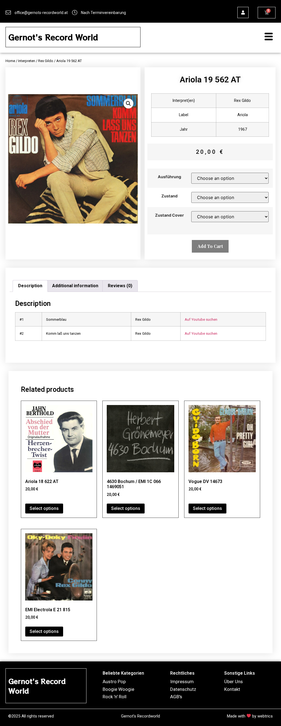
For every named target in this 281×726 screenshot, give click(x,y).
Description (30, 285)
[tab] (30, 286)
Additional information (75, 285)
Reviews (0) (120, 285)
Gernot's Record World (53, 37)
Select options (44, 508)
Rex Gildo (45, 61)
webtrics (265, 716)
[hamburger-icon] (266, 37)
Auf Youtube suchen (201, 319)
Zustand (169, 196)
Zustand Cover (169, 215)
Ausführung (169, 177)
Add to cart (210, 246)
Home (10, 61)
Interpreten (26, 61)
